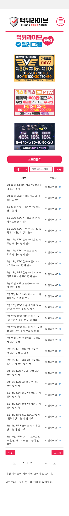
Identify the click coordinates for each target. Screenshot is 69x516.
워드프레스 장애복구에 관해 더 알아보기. (29, 481)
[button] (51, 186)
